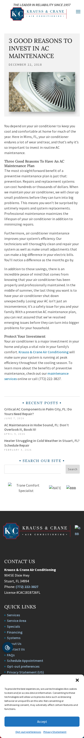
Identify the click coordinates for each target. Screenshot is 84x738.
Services (13, 615)
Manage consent (7, 647)
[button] (77, 680)
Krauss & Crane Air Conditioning (44, 352)
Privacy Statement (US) (25, 672)
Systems (13, 638)
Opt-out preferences (28, 732)
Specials (13, 626)
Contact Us (16, 649)
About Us (14, 643)
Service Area (16, 620)
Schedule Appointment (25, 660)
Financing (14, 632)
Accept (42, 721)
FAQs (11, 655)
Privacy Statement (55, 732)
